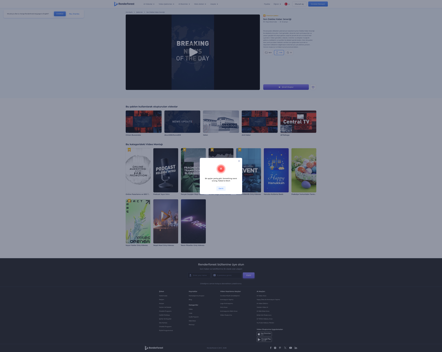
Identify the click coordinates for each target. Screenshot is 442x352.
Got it (221, 188)
